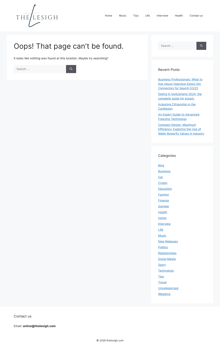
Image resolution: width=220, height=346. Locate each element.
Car (160, 177)
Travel (162, 282)
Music (122, 15)
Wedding (164, 294)
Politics (163, 247)
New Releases (168, 241)
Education (165, 189)
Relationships (167, 253)
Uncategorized (168, 288)
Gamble (163, 206)
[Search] (71, 69)
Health (179, 15)
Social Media (167, 259)
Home (108, 15)
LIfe (147, 15)
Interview (162, 15)
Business (164, 171)
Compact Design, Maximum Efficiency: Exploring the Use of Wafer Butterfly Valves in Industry (181, 129)
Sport (162, 265)
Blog (161, 165)
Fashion (163, 194)
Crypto (162, 183)
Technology (166, 270)
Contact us (196, 15)
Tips (136, 15)
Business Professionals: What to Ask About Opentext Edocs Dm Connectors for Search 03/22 (180, 84)
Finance (163, 200)
